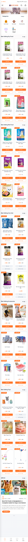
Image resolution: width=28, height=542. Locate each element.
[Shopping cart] (25, 5)
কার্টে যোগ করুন (7, 64)
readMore (6, 511)
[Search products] (21, 5)
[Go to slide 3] (15, 12)
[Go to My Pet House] (13, 5)
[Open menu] (2, 5)
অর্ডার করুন (7, 61)
